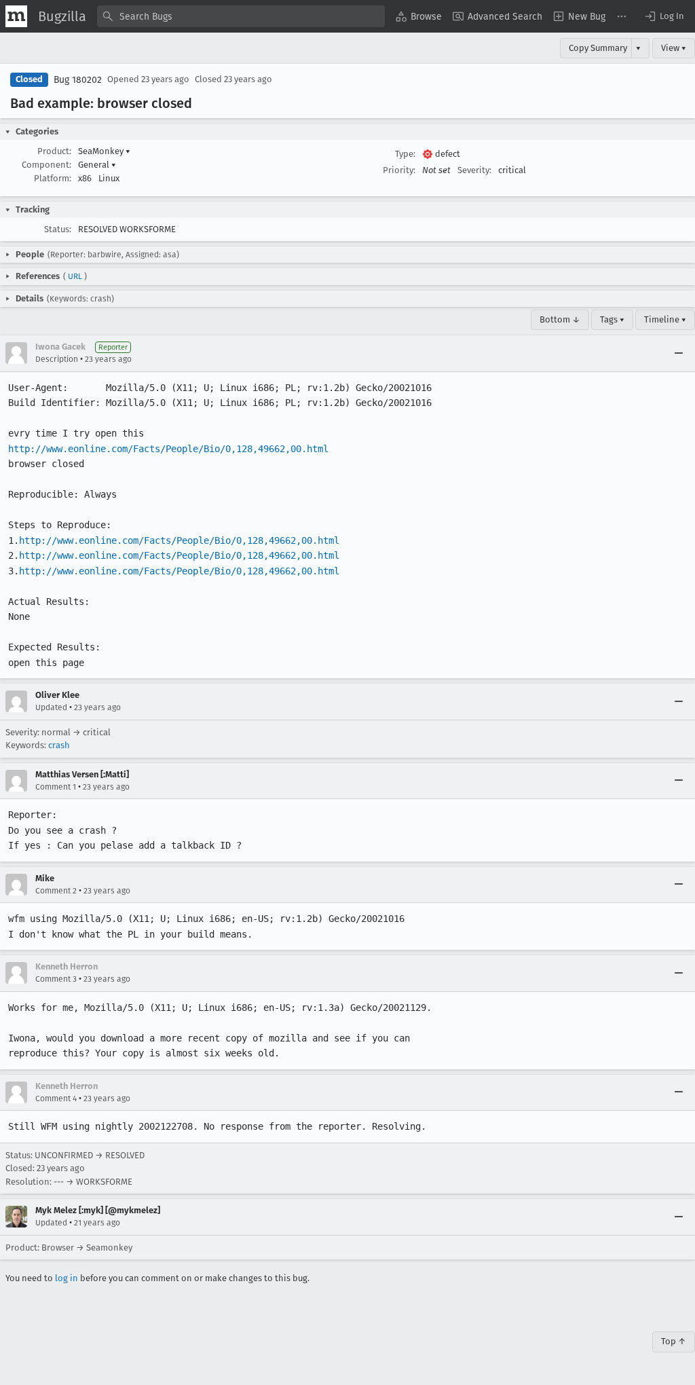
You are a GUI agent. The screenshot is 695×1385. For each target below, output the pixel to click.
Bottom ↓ (560, 319)
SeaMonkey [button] (104, 151)
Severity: (474, 170)
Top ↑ (673, 1341)
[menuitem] (418, 16)
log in (66, 1278)
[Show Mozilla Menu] (16, 16)
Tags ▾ (612, 319)
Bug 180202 (78, 80)
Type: (405, 154)
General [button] (97, 165)
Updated (51, 707)
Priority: (399, 170)
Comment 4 (56, 1098)
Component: (46, 165)
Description (56, 359)
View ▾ (673, 48)
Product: (54, 151)
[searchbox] (241, 16)
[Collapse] (679, 353)
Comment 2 (56, 890)
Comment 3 (56, 979)
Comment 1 (55, 787)
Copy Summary (598, 48)
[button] (664, 16)
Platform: (52, 178)
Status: (57, 229)
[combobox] (241, 16)
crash (59, 745)
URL (75, 276)
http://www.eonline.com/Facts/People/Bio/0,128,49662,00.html (168, 448)
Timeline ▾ (665, 319)
